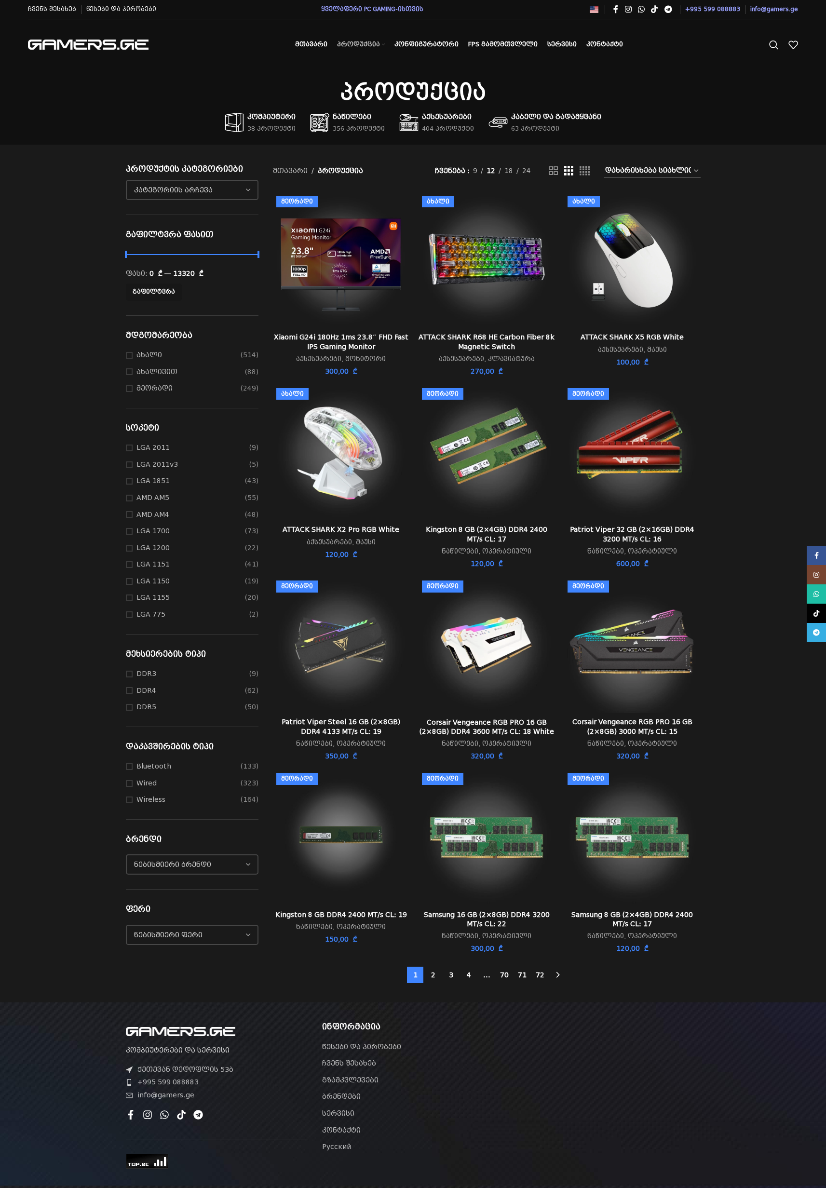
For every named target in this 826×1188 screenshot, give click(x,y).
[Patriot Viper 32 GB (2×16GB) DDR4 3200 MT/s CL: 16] (632, 453)
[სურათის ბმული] (180, 1031)
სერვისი (338, 1113)
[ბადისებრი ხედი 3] (568, 171)
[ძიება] (774, 44)
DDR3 (146, 673)
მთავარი (290, 171)
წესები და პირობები (361, 1047)
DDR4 (146, 690)
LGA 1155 (153, 597)
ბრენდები (341, 1096)
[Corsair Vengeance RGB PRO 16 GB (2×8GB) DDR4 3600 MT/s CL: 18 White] (487, 645)
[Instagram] (147, 1115)
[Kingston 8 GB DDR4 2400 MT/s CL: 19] (341, 837)
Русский (336, 1146)
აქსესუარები (318, 359)
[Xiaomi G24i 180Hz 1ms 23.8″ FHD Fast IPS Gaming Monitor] (341, 260)
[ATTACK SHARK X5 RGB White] (632, 260)
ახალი (149, 355)
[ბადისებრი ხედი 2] (553, 171)
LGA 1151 (153, 564)
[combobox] (192, 190)
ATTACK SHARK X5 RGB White (632, 337)
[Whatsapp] (164, 1115)
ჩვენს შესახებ (349, 1063)
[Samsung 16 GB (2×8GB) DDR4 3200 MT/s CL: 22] (487, 837)
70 (504, 975)
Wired (146, 783)
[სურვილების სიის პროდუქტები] (793, 44)
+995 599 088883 (168, 1082)
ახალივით (156, 372)
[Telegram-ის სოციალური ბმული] (668, 9)
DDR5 (146, 707)
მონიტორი (365, 359)
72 (540, 975)
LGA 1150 (153, 581)
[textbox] (192, 190)
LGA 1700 (153, 531)
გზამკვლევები (350, 1080)
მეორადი (154, 388)
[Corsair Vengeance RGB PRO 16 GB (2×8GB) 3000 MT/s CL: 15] (632, 645)
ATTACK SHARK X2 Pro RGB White (341, 529)
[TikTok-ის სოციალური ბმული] (654, 9)
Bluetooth (153, 766)
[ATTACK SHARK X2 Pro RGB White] (341, 453)
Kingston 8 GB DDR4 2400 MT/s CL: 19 (341, 914)
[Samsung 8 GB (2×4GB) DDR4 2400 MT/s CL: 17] (632, 837)
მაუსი (657, 349)
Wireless (150, 799)
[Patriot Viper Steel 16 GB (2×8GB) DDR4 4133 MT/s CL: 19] (341, 645)
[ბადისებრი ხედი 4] (585, 171)
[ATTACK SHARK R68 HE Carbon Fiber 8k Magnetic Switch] (487, 260)
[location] (609, 1077)
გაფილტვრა (154, 291)
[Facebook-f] (130, 1115)
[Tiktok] (181, 1115)
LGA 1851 (153, 481)
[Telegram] (198, 1115)
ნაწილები (460, 551)
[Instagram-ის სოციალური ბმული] (628, 9)
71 (522, 975)
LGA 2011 (153, 447)
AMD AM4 (152, 514)
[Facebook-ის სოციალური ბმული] (616, 9)
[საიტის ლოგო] (88, 44)
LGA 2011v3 (157, 464)
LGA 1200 (153, 548)
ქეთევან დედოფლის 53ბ (185, 1069)
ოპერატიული (506, 551)
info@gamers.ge (165, 1095)
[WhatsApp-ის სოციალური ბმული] (641, 9)
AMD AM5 (152, 497)
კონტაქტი (341, 1130)
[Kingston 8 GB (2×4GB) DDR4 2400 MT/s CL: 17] (487, 453)
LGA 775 (150, 614)
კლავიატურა (511, 359)
